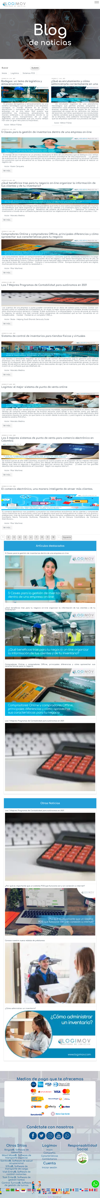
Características (49, 1156)
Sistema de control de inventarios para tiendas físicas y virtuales (43, 336)
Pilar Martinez (16, 268)
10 (59, 537)
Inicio (4, 73)
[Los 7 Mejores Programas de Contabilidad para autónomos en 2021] (50, 792)
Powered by (42, 1197)
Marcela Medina (17, 216)
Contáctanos (49, 1159)
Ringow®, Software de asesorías (16, 1151)
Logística (15, 73)
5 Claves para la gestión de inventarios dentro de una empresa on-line (46, 132)
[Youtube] (59, 1139)
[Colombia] (23, 1191)
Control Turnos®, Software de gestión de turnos (16, 1184)
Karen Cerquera (17, 166)
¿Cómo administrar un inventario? (20, 1008)
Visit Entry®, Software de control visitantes (16, 1173)
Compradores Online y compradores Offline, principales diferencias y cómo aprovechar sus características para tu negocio (50, 235)
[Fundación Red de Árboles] (82, 1164)
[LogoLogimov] (14, 6)
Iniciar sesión (49, 1167)
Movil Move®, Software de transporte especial (16, 1156)
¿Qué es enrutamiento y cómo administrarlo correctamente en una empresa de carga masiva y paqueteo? (74, 85)
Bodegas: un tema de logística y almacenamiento (21, 82)
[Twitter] (41, 1139)
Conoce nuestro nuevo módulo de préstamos (25, 941)
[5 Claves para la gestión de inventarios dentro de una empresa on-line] (50, 603)
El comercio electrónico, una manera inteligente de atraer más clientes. (47, 489)
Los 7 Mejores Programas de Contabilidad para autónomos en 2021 (44, 285)
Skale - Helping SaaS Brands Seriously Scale (29, 319)
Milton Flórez (16, 125)
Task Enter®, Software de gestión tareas (16, 1178)
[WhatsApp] (67, 1139)
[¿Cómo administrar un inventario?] (50, 1059)
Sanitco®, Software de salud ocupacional (16, 1162)
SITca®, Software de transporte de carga (16, 1167)
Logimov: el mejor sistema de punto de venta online (34, 387)
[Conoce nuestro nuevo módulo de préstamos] (50, 1004)
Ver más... (7, 171)
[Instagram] (50, 1139)
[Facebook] (33, 1139)
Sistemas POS (29, 73)
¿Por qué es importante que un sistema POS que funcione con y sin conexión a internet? (45, 886)
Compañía (49, 1153)
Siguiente (67, 537)
